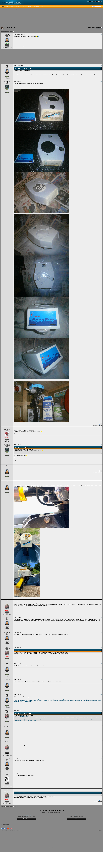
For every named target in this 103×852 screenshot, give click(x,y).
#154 (101, 428)
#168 (101, 758)
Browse (3, 6)
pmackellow (7, 81)
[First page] (1, 31)
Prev (3, 31)
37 (7, 783)
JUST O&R (7, 34)
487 (7, 439)
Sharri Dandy (7, 632)
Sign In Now (76, 818)
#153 (101, 81)
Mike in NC (7, 773)
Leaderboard (36, 6)
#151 (101, 34)
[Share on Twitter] (1, 828)
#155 (101, 444)
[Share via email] (9, 828)
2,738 (7, 92)
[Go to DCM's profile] (7, 487)
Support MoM (24, 6)
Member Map (30, 6)
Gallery (12, 6)
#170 (101, 790)
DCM (28, 68)
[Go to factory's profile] (7, 433)
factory (7, 428)
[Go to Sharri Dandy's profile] (7, 638)
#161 (101, 647)
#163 (101, 679)
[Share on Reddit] (8, 828)
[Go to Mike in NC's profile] (7, 778)
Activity (7, 6)
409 (7, 76)
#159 (101, 617)
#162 (101, 663)
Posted (18, 34)
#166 (101, 726)
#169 (101, 773)
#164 (101, 694)
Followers (98, 27)
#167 (101, 741)
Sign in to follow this (92, 27)
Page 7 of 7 (17, 31)
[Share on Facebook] (3, 828)
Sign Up (99, 1)
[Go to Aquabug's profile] (2, 28)
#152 (101, 65)
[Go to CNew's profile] (7, 71)
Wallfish (7, 601)
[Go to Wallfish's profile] (7, 606)
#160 (101, 632)
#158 (101, 601)
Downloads (17, 6)
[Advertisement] (20, 18)
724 (7, 612)
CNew (7, 65)
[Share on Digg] (4, 828)
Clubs (42, 6)
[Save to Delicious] (6, 828)
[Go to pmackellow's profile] (7, 87)
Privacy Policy (51, 847)
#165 (101, 710)
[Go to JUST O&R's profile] (7, 40)
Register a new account (26, 818)
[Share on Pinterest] (11, 828)
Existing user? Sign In (91, 1)
